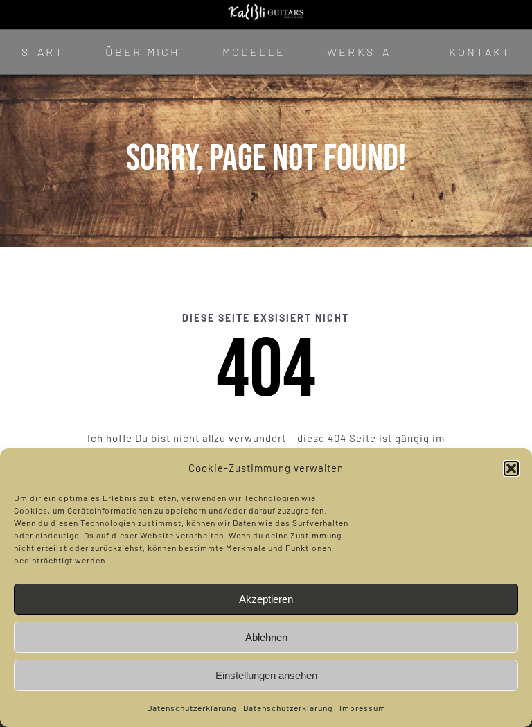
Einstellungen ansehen (266, 675)
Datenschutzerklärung (191, 707)
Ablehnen (266, 637)
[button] (511, 468)
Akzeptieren (266, 599)
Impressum (362, 707)
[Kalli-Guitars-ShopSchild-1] (265, 6)
